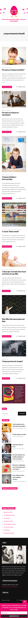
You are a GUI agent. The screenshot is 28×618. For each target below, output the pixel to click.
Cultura (4, 229)
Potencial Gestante (9, 533)
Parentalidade (6, 316)
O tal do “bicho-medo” (10, 231)
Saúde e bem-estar (7, 174)
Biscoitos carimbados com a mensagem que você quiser (18, 467)
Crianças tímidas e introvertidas (9, 178)
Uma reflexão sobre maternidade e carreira (18, 477)
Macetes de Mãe (8, 521)
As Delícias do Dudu (9, 515)
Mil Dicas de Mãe (8, 527)
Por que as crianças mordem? (13, 70)
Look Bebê (7, 518)
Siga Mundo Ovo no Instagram (10, 586)
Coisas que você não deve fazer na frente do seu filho (14, 272)
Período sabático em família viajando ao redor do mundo (18, 457)
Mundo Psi (5, 359)
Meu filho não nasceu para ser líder (13, 320)
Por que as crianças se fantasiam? (10, 113)
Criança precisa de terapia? (12, 361)
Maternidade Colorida (10, 524)
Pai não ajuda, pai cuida (19, 434)
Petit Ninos (7, 530)
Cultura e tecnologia (14, 229)
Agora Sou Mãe (8, 512)
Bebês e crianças (7, 67)
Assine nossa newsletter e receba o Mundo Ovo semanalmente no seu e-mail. (14, 607)
